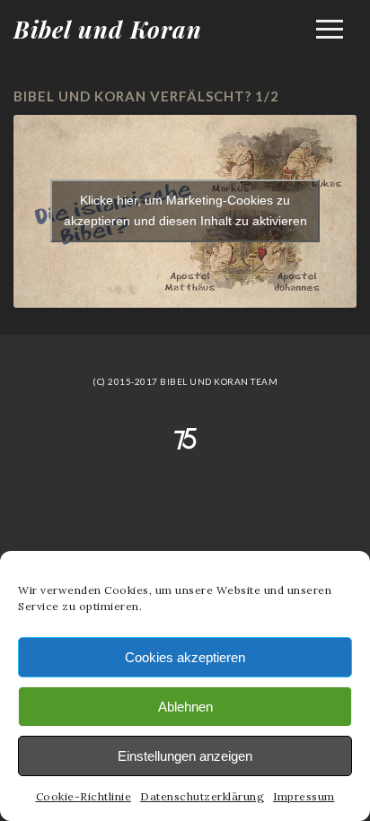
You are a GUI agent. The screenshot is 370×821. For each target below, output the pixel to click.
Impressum (304, 796)
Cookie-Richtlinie (84, 796)
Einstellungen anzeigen (185, 756)
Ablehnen (185, 706)
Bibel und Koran (107, 29)
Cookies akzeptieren (185, 657)
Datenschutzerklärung (202, 796)
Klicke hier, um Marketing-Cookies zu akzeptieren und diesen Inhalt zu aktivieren (185, 210)
